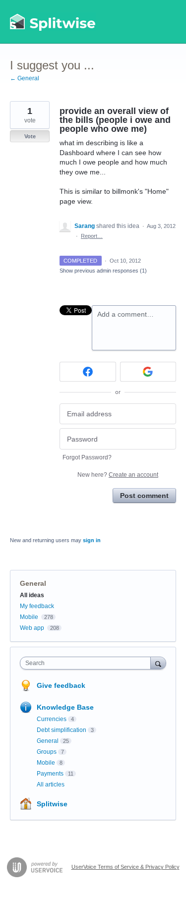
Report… (92, 236)
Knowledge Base (65, 707)
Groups (47, 751)
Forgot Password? (87, 457)
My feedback (37, 606)
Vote (30, 136)
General (33, 583)
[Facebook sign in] (88, 372)
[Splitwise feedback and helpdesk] (53, 21)
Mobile (29, 617)
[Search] (158, 663)
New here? (117, 474)
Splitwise (52, 804)
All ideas (32, 595)
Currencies (51, 719)
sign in (92, 540)
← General (24, 78)
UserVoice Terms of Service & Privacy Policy (125, 867)
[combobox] (87, 663)
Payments (50, 773)
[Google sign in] (148, 372)
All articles (50, 784)
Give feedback (61, 685)
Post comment (144, 496)
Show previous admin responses (103, 271)
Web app (32, 627)
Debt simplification (61, 730)
